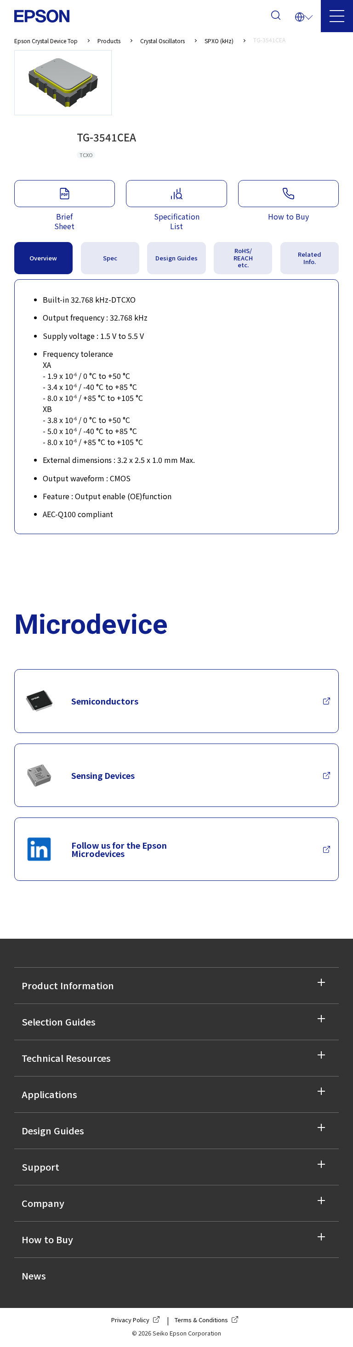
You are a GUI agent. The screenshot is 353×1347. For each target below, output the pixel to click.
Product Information (68, 985)
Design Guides (53, 1130)
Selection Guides (59, 1021)
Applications (49, 1094)
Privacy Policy (130, 1319)
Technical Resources (66, 1058)
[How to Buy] (288, 193)
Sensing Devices (103, 775)
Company (43, 1203)
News (34, 1275)
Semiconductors (104, 701)
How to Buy (47, 1239)
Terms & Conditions (201, 1319)
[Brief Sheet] (64, 193)
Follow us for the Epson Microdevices (119, 849)
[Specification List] (176, 193)
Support (40, 1166)
